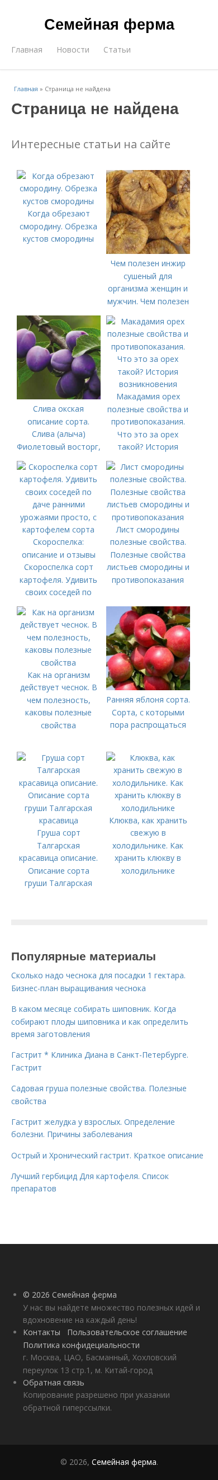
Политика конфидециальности (81, 1345)
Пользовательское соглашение (127, 1332)
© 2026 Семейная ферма (70, 1294)
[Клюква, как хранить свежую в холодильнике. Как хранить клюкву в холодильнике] (148, 808)
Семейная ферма (109, 23)
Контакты (41, 1332)
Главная (26, 49)
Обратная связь (53, 1382)
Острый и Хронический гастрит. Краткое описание (107, 1155)
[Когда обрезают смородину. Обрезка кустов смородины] (59, 201)
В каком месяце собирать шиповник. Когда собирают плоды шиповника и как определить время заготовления (99, 1021)
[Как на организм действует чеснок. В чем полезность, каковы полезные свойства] (59, 662)
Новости (72, 49)
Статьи (117, 49)
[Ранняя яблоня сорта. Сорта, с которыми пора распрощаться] (148, 687)
